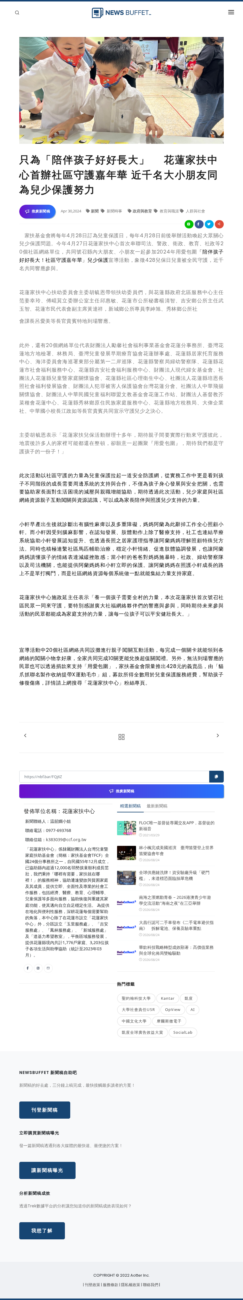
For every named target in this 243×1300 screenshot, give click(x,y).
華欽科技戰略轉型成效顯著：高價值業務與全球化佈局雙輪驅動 (176, 950)
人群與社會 (195, 211)
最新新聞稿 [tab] (157, 806)
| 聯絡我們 (150, 1285)
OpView (172, 1009)
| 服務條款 (110, 1285)
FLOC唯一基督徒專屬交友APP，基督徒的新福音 (177, 825)
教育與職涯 (169, 211)
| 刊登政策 (92, 1285)
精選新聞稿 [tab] (130, 806)
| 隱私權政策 (130, 1285)
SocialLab (183, 1032)
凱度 (189, 998)
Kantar (168, 998)
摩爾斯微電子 (169, 1021)
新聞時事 (114, 211)
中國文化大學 (134, 1021)
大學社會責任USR (138, 1009)
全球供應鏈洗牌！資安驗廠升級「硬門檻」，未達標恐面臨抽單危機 (174, 875)
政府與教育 (143, 211)
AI (193, 1009)
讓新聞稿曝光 (47, 1170)
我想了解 (42, 1230)
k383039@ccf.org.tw (66, 839)
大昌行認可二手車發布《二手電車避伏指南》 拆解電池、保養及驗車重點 (176, 925)
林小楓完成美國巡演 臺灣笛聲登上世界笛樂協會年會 (176, 850)
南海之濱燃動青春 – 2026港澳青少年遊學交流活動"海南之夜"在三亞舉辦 (175, 900)
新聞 (95, 211)
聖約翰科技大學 (136, 998)
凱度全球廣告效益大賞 (142, 1032)
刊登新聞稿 (44, 1110)
